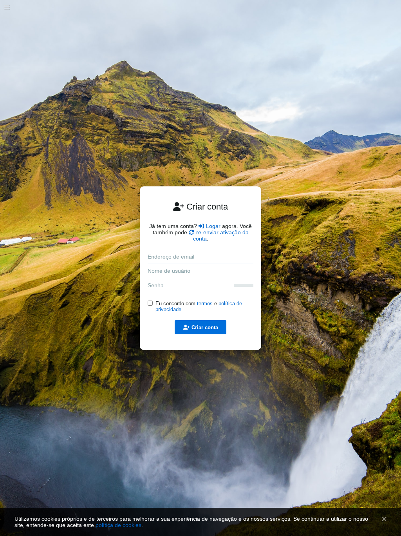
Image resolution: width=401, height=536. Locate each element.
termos (205, 303)
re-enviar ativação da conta (221, 235)
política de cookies (118, 525)
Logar (213, 226)
